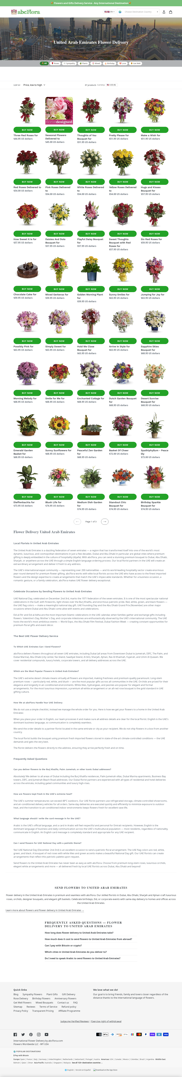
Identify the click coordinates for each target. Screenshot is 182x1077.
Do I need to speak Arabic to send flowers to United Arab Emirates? (82, 958)
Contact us (63, 1002)
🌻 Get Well (135, 63)
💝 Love (122, 63)
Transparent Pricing (43, 1010)
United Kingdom (54, 1059)
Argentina (150, 1059)
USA (111, 1059)
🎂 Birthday (110, 63)
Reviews (31, 1006)
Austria (97, 1059)
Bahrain (17, 1062)
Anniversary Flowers (65, 998)
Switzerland (79, 1059)
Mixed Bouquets (44, 1002)
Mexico (126, 1059)
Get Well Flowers (22, 1002)
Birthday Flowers (41, 998)
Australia (48, 1062)
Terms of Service (48, 1006)
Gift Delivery (68, 994)
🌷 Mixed (96, 63)
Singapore (58, 1062)
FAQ (75, 1002)
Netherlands (68, 1059)
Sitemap (18, 1006)
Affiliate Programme (69, 1010)
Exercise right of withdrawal (106, 1021)
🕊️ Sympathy (69, 63)
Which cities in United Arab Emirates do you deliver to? (76, 951)
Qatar (24, 1062)
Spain (22, 1059)
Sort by (17, 85)
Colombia (134, 1059)
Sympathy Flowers (32, 994)
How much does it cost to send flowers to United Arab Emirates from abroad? (88, 939)
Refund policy (69, 1006)
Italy (35, 1059)
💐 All (44, 63)
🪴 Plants (83, 63)
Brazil (142, 1059)
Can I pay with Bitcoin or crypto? (63, 945)
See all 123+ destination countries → (87, 1062)
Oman (30, 1062)
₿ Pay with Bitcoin (21, 1055)
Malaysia (67, 1062)
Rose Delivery (21, 998)
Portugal (89, 1059)
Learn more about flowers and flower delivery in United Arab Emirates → (45, 910)
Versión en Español (83, 1070)
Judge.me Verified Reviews (75, 1021)
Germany (42, 1059)
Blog (16, 994)
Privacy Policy (21, 1010)
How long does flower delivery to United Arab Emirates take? (79, 932)
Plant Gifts (52, 994)
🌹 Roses (55, 63)
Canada (118, 1059)
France (29, 1059)
